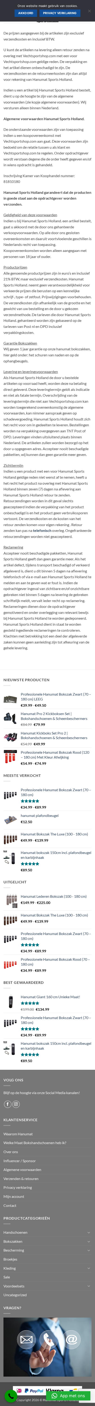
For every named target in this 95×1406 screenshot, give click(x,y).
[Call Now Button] (11, 1396)
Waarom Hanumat (18, 1134)
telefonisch (42, 530)
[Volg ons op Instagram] (16, 1104)
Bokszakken (12, 1241)
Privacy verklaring (17, 1187)
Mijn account (13, 1196)
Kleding (9, 1268)
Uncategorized (15, 1295)
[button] (68, 1395)
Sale (6, 1277)
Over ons (10, 1151)
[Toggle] (89, 1232)
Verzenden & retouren (21, 1178)
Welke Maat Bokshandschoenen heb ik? (34, 1142)
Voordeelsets (13, 1286)
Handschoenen (15, 1232)
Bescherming (13, 1250)
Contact (9, 1205)
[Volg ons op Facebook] (8, 1104)
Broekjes (10, 1259)
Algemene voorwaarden (22, 1169)
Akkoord (25, 13)
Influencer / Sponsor (19, 1160)
